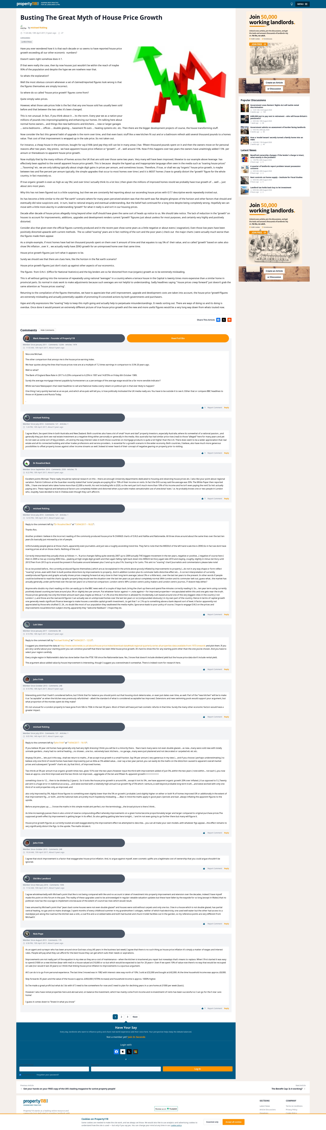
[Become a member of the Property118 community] (274, 43)
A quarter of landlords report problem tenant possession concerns (275, 167)
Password (95, 1065)
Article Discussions (268, 1109)
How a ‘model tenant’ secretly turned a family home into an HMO (276, 138)
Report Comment (215, 407)
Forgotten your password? (48, 1074)
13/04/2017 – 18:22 (84, 524)
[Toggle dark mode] (291, 4)
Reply (226, 407)
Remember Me (28, 1074)
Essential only (212, 1122)
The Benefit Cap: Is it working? (287, 1088)
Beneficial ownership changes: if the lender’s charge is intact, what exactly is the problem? (277, 156)
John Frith (59, 742)
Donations (264, 1113)
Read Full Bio (178, 338)
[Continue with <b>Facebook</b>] (116, 1051)
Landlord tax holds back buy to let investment (270, 187)
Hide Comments (47, 330)
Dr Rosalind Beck (63, 524)
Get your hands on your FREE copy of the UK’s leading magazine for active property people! (69, 1088)
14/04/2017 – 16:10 (77, 742)
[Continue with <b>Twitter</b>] (129, 1051)
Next (135, 1016)
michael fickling (39, 27)
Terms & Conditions (294, 1106)
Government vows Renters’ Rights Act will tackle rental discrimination (274, 106)
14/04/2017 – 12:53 (83, 640)
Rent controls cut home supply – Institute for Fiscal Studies (276, 177)
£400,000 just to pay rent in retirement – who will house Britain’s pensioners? (278, 117)
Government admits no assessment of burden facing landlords (277, 127)
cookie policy (176, 1125)
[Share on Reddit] (229, 320)
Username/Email (26, 1065)
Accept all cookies (233, 1122)
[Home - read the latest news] (152, 4)
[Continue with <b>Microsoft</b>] (135, 1051)
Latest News (265, 1106)
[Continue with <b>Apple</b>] (122, 1051)
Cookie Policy (291, 1113)
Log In (197, 1068)
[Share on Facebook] (218, 320)
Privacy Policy (291, 1109)
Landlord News (26, 42)
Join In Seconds (136, 1036)
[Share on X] (224, 320)
